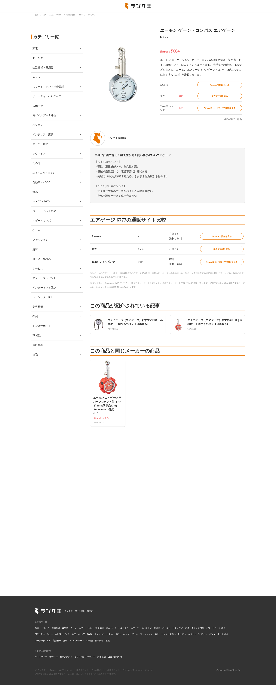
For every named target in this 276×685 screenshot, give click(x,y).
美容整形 (57, 640)
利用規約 (101, 657)
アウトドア (211, 628)
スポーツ (135, 628)
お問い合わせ (66, 657)
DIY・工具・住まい (44, 634)
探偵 (65, 640)
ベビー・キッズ (122, 634)
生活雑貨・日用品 (60, 628)
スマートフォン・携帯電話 (91, 628)
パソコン (166, 628)
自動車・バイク (62, 634)
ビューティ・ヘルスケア (117, 628)
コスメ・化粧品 (168, 634)
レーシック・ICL (43, 640)
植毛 (108, 640)
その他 (222, 628)
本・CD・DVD (85, 634)
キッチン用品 (198, 628)
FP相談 (89, 640)
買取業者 (99, 640)
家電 (37, 628)
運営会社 (53, 657)
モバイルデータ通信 (150, 628)
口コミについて (115, 657)
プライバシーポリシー (85, 657)
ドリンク (45, 628)
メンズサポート (77, 640)
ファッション (146, 634)
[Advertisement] (167, 534)
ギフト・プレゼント (197, 634)
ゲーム (135, 634)
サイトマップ (41, 657)
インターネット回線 (218, 634)
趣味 (157, 634)
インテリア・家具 (181, 628)
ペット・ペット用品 (103, 634)
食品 (74, 634)
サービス (182, 634)
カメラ (73, 628)
